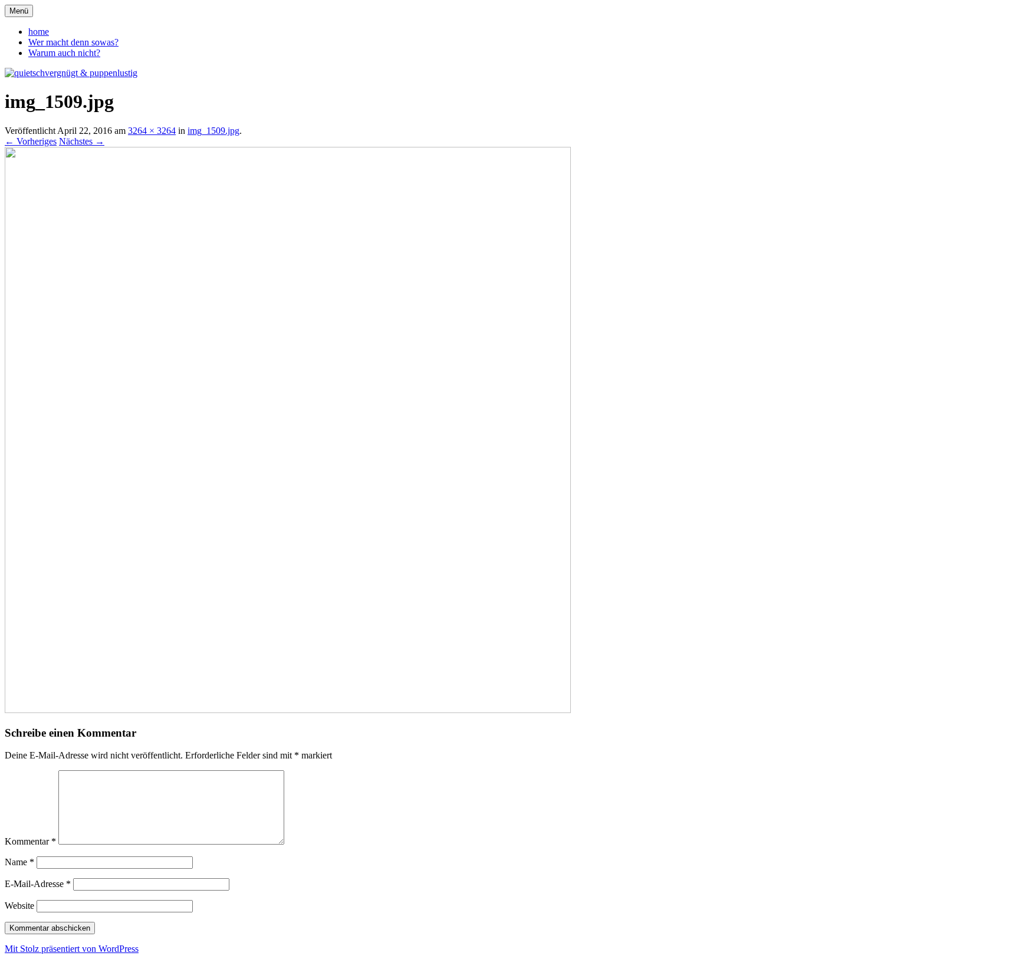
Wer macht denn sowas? (73, 42)
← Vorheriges (31, 141)
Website (19, 906)
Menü (18, 10)
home (38, 32)
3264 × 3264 (152, 131)
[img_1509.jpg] (288, 710)
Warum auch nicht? (64, 53)
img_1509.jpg (213, 131)
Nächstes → (81, 141)
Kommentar (30, 841)
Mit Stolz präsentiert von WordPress (72, 949)
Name (19, 862)
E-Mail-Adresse (38, 884)
